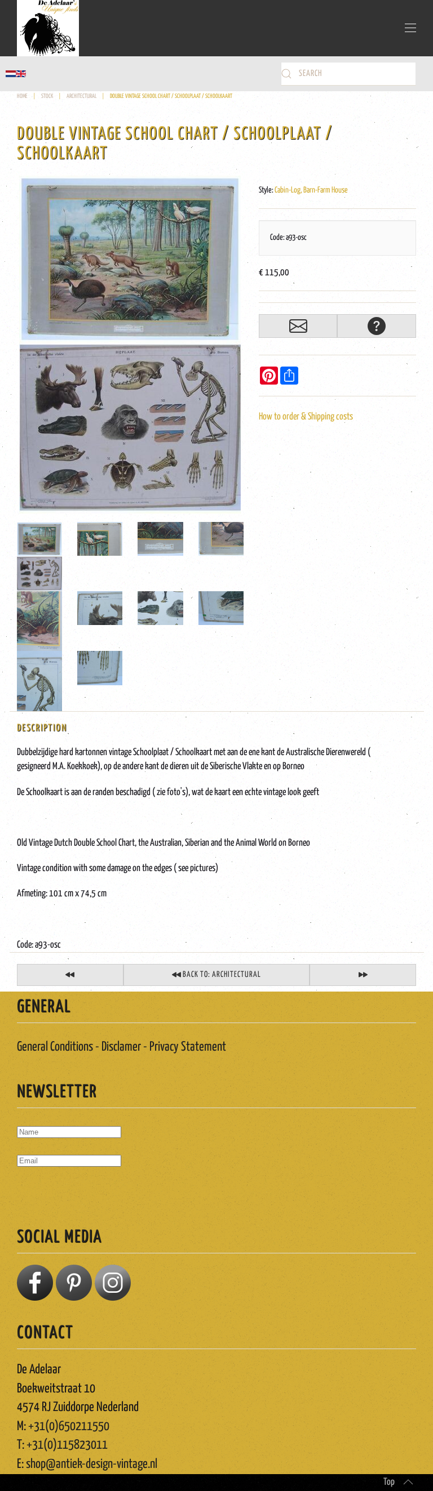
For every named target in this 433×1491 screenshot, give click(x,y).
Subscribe (40, 1194)
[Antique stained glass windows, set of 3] (70, 975)
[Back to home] (48, 28)
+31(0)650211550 (68, 1426)
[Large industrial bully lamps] (363, 975)
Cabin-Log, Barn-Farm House (311, 190)
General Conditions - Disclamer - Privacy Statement (121, 1047)
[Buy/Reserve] (298, 326)
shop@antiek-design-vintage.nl (91, 1464)
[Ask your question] (376, 326)
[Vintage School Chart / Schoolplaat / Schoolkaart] (130, 345)
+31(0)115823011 (67, 1445)
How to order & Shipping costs (306, 417)
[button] (410, 28)
